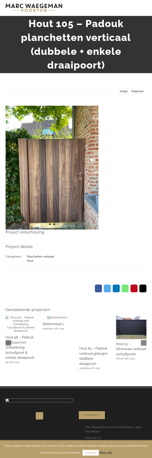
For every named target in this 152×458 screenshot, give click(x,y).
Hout (30, 261)
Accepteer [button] (91, 452)
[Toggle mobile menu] (144, 10)
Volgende (137, 91)
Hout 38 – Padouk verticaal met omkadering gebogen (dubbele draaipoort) (130, 344)
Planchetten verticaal (40, 256)
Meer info (106, 452)
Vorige (124, 91)
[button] (8, 340)
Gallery (21, 327)
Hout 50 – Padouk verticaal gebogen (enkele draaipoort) (20, 349)
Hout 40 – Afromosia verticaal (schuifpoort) (94, 349)
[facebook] (39, 411)
